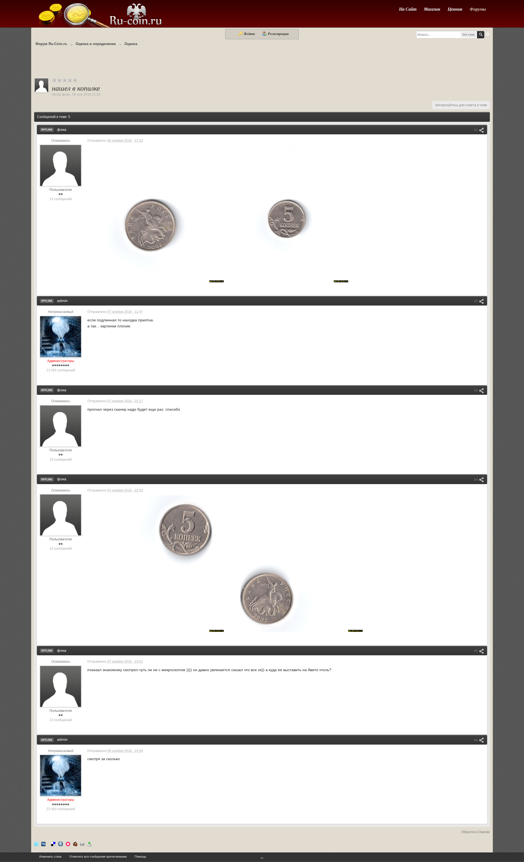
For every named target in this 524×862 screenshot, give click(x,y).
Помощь (140, 856)
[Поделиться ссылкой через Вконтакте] (60, 844)
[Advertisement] (262, 64)
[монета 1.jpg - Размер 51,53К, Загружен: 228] (155, 563)
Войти (249, 33)
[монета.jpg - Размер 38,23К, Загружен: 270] (287, 214)
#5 (476, 651)
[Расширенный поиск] (488, 34)
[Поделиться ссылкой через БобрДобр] (75, 844)
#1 (476, 130)
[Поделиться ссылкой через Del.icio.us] (53, 844)
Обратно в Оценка (476, 832)
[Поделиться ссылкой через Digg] (43, 844)
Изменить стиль (50, 856)
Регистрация (278, 33)
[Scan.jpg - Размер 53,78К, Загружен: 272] (155, 214)
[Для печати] (82, 844)
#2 (476, 301)
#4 (476, 480)
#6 (476, 740)
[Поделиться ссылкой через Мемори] (68, 844)
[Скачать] (89, 844)
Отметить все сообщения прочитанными (98, 856)
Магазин (432, 9)
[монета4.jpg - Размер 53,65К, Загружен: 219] (294, 563)
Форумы (478, 9)
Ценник (455, 9)
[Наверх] (262, 858)
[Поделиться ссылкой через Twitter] (36, 844)
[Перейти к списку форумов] (99, 13)
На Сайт (407, 9)
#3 (476, 390)
